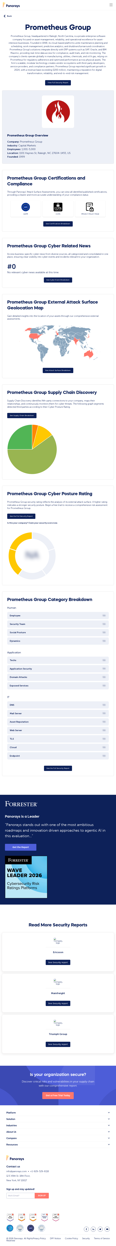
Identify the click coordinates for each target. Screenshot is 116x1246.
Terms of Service (102, 1238)
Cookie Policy (71, 1238)
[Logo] (11, 5)
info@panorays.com (16, 1171)
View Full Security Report (58, 82)
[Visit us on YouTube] (107, 1229)
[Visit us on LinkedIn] (93, 1229)
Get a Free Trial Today (58, 1095)
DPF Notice (55, 1238)
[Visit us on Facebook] (86, 1229)
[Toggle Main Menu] (111, 5)
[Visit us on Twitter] (100, 1229)
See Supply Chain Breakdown (22, 415)
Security (86, 1238)
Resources (12, 1144)
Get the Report (20, 847)
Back (9, 16)
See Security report (58, 962)
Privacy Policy (39, 1238)
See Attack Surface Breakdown (58, 370)
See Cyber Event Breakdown (58, 280)
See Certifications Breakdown (58, 224)
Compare (11, 1138)
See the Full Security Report (21, 516)
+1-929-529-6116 (39, 1171)
